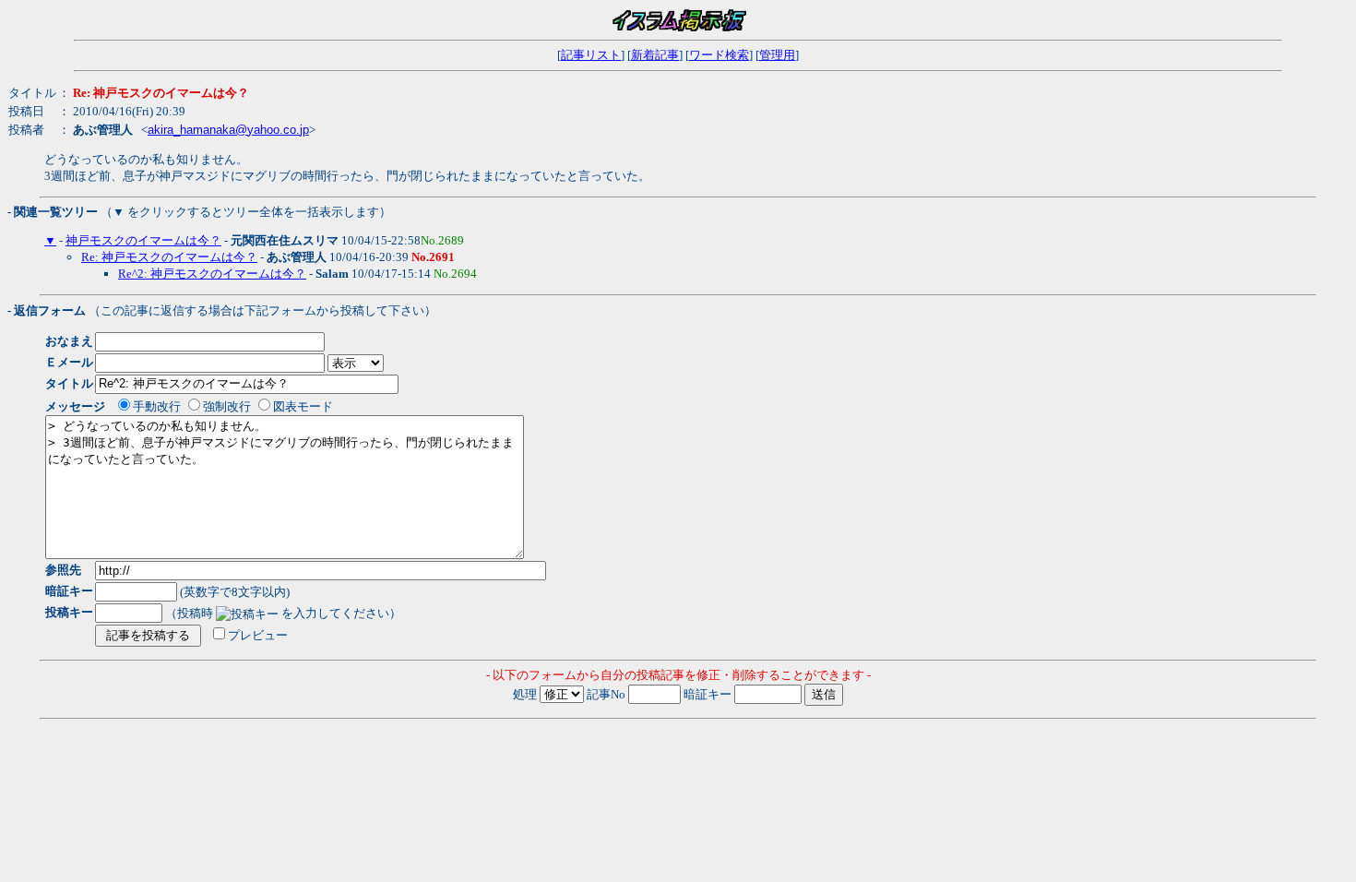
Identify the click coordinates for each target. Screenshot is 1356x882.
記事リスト (591, 55)
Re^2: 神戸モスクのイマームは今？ (212, 273)
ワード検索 (719, 55)
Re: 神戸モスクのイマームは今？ (169, 257)
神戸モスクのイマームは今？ (143, 240)
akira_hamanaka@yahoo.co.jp (228, 130)
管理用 (777, 55)
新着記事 (655, 55)
